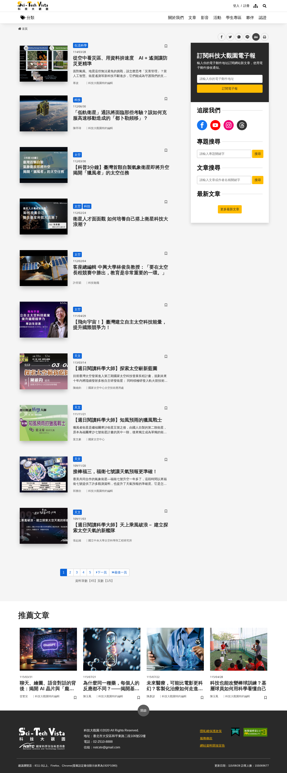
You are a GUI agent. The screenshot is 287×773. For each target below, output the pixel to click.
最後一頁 (120, 572)
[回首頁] (33, 6)
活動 (217, 17)
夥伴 (250, 17)
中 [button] (256, 37)
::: (230, 5)
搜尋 (258, 153)
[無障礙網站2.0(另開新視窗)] (255, 732)
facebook (222, 37)
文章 (192, 17)
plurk (238, 37)
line (246, 37)
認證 (262, 17)
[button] (264, 6)
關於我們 (176, 17)
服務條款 (206, 738)
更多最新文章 (229, 209)
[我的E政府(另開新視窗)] (235, 732)
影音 (205, 17)
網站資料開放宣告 (212, 745)
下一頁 (102, 572)
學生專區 (234, 17)
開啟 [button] (143, 710)
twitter (230, 37)
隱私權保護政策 (211, 731)
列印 (264, 37)
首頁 (25, 28)
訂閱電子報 (230, 88)
